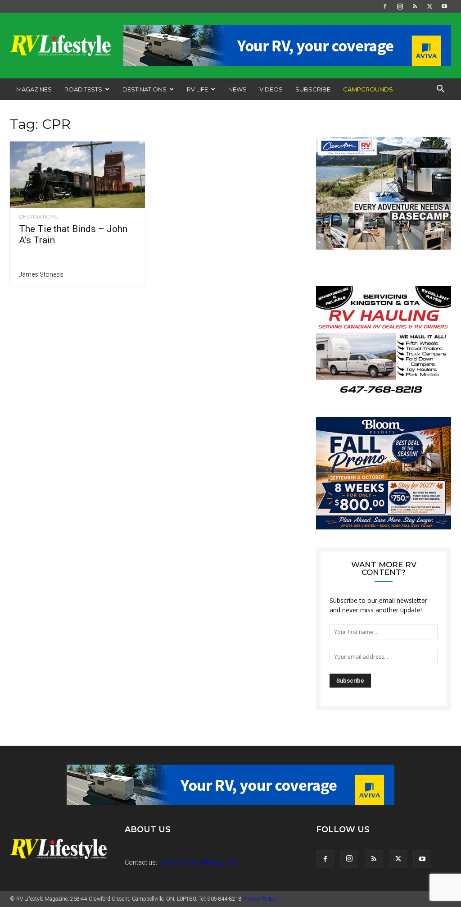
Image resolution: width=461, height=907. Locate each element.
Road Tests (83, 89)
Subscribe (312, 89)
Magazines (34, 89)
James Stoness (41, 274)
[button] (440, 90)
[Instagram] (400, 6)
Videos (271, 89)
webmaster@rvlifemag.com (198, 862)
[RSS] (414, 6)
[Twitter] (429, 6)
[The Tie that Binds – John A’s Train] (77, 174)
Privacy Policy (259, 899)
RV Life (197, 89)
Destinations (144, 89)
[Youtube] (444, 6)
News (237, 89)
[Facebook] (385, 6)
